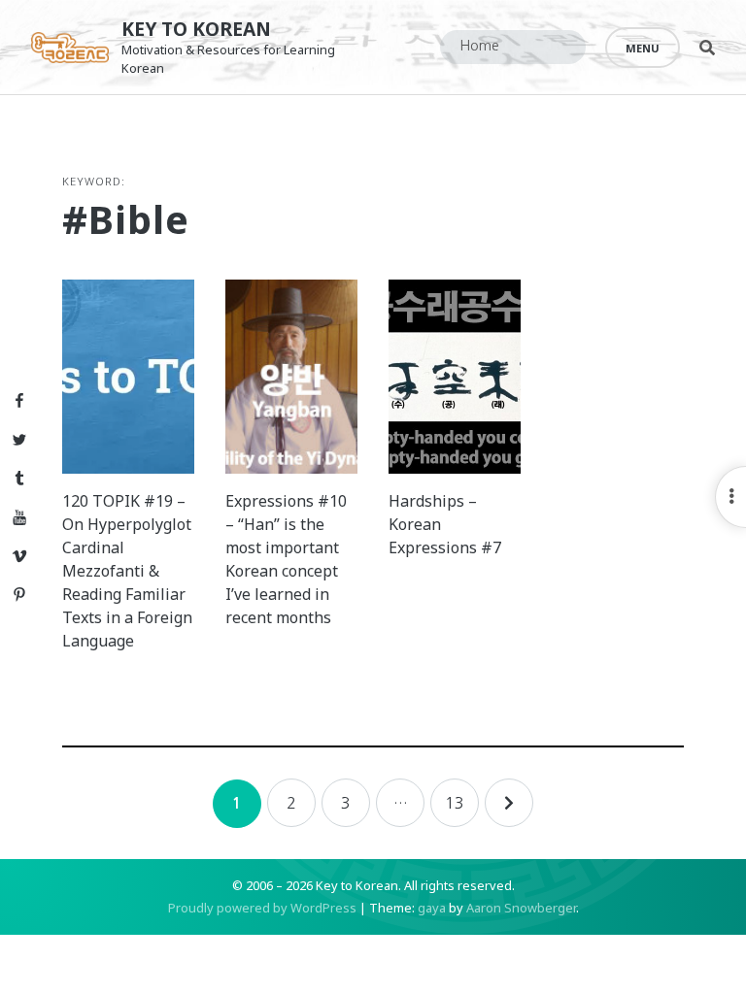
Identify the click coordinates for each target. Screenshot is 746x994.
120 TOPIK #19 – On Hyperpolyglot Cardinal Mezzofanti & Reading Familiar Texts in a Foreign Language (127, 570)
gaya (432, 907)
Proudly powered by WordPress (262, 907)
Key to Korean (196, 29)
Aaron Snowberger (521, 907)
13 (454, 803)
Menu (643, 48)
